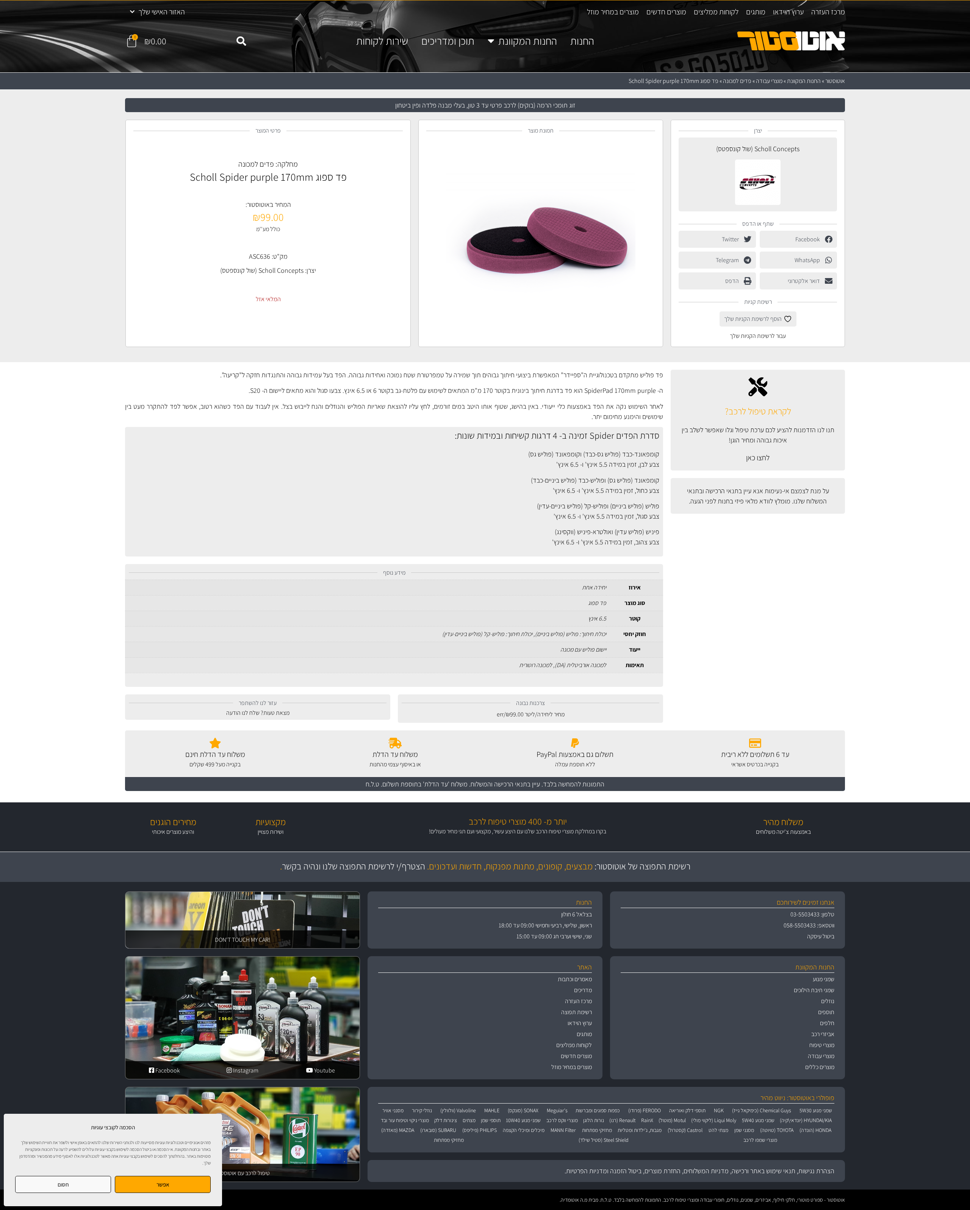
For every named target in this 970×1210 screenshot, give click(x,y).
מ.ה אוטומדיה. (573, 1199)
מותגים (755, 12)
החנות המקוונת (527, 41)
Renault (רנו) (622, 1120)
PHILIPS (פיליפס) (479, 1130)
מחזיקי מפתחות (597, 1130)
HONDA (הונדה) (815, 1130)
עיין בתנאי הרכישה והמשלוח (505, 784)
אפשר (162, 1184)
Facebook (167, 1070)
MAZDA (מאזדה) (397, 1130)
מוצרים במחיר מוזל (613, 12)
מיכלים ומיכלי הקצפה (523, 1130)
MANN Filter (563, 1130)
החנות (582, 41)
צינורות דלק (445, 1120)
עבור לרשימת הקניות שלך (758, 336)
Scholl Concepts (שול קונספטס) (757, 148)
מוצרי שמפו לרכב (760, 1140)
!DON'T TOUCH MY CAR (242, 940)
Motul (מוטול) (672, 1120)
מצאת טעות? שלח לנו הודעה (257, 713)
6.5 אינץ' (567, 464)
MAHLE (491, 1110)
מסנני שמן (744, 1130)
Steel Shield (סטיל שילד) (604, 1140)
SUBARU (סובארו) (438, 1130)
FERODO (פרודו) (644, 1110)
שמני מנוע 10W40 (523, 1120)
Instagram (245, 1070)
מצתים (469, 1120)
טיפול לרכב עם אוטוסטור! (242, 1173)
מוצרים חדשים (666, 12)
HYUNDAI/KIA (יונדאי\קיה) (806, 1120)
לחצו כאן (758, 458)
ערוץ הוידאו (788, 12)
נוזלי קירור (422, 1110)
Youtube (324, 1070)
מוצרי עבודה (769, 81)
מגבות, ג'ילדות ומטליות (640, 1130)
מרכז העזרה (828, 12)
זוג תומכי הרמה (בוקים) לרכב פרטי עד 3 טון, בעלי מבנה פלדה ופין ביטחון (485, 105)
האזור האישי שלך (161, 12)
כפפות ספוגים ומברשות (598, 1110)
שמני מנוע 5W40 (758, 1120)
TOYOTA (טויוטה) (776, 1130)
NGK (719, 1110)
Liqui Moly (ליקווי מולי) (713, 1120)
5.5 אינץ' (596, 464)
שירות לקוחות (382, 41)
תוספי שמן (491, 1120)
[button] (241, 41)
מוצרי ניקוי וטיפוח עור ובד (405, 1120)
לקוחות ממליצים (716, 12)
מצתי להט (718, 1130)
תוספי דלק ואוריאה (687, 1110)
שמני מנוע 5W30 (815, 1110)
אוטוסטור (835, 81)
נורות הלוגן (593, 1120)
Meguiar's (557, 1110)
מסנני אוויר (393, 1110)
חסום (63, 1184)
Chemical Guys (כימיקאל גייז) (761, 1110)
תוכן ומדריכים (447, 41)
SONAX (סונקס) (523, 1110)
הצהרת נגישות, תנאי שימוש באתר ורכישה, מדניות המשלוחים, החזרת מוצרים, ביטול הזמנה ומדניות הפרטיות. (699, 1170)
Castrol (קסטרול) (685, 1130)
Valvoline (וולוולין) (458, 1110)
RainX (647, 1120)
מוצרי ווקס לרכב (562, 1120)
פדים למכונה (737, 81)
